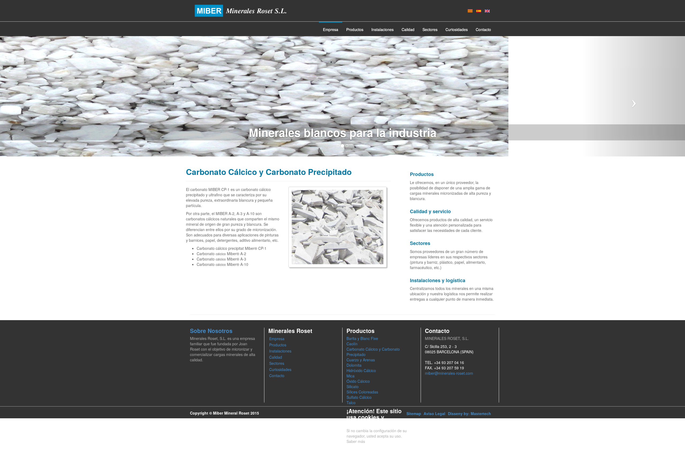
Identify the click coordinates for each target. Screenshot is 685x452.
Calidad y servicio (430, 211)
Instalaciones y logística (437, 280)
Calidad (408, 29)
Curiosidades (457, 29)
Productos (354, 29)
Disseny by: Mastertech (469, 413)
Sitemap (413, 413)
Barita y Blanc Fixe (362, 338)
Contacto (483, 29)
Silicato (353, 386)
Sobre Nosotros (211, 331)
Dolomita (354, 365)
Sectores (430, 29)
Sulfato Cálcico (359, 397)
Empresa (330, 29)
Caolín (352, 343)
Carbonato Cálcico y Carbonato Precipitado (373, 351)
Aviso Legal (434, 413)
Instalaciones (382, 29)
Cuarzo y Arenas (361, 359)
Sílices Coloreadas (362, 391)
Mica (351, 375)
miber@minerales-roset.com (449, 373)
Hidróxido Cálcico (361, 370)
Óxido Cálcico (358, 381)
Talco (351, 402)
